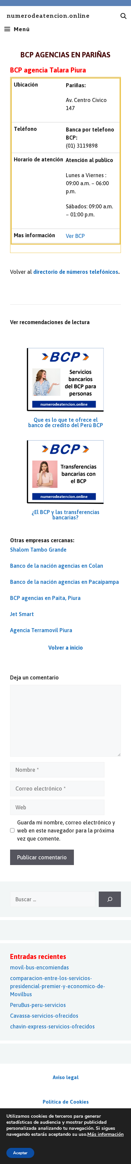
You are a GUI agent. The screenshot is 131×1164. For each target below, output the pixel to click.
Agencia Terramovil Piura (41, 630)
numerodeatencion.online (48, 16)
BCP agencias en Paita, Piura (45, 598)
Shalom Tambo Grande (38, 550)
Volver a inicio (65, 648)
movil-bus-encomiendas (39, 967)
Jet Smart (22, 614)
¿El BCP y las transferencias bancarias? (65, 514)
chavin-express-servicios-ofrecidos (52, 1026)
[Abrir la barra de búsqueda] (123, 16)
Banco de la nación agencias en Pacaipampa (64, 582)
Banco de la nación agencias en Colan (56, 566)
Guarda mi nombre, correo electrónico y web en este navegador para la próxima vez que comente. (66, 830)
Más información (105, 1134)
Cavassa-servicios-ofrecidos (44, 1016)
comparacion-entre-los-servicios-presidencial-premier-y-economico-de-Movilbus (57, 986)
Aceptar (20, 1153)
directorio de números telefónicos (75, 272)
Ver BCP (75, 236)
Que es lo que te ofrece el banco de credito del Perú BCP (65, 422)
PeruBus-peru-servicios (38, 1005)
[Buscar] (110, 899)
